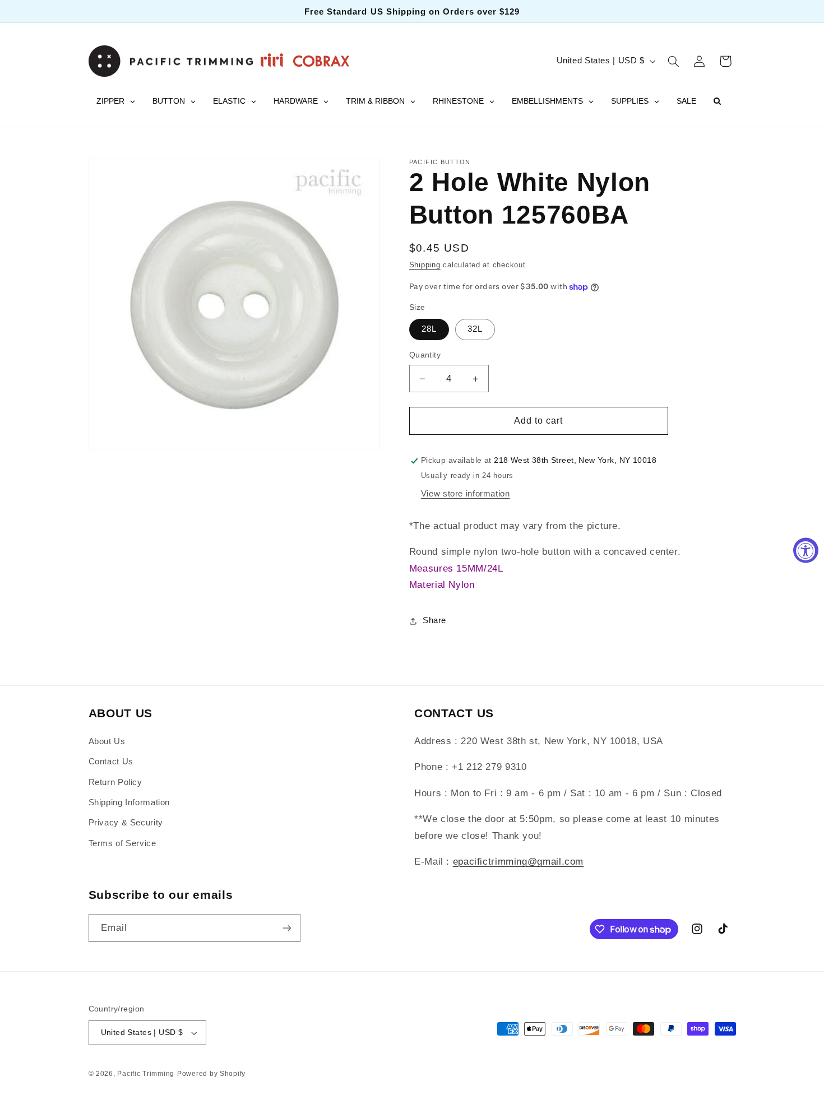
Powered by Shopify (211, 1073)
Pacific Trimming (145, 1073)
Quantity (425, 355)
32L (475, 329)
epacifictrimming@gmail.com (518, 861)
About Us (107, 741)
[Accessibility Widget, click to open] (805, 550)
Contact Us (111, 761)
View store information (465, 493)
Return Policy (115, 782)
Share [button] (434, 620)
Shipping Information (129, 802)
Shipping (425, 265)
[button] (673, 61)
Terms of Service (122, 843)
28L (429, 329)
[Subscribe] (286, 927)
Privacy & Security (126, 822)
